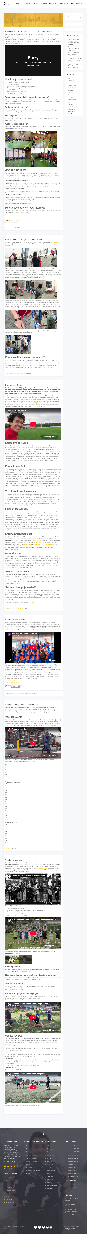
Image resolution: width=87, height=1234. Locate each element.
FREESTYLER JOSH (13, 1226)
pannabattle (14, 364)
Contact (79, 3)
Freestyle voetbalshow (13, 682)
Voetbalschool (72, 109)
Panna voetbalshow (31, 1149)
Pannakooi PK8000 (73, 1170)
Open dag (70, 90)
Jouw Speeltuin (10, 1202)
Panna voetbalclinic (31, 1155)
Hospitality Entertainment (33, 1170)
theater (16, 546)
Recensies (52, 3)
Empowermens (10, 1199)
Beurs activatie (30, 1167)
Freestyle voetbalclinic (13, 681)
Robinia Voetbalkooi (73, 1191)
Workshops (11, 228)
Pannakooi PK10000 (73, 1173)
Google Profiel (29, 1070)
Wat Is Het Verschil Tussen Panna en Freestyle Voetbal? (73, 65)
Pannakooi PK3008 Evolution (75, 1149)
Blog (72, 3)
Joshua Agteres (18, 38)
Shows (9, 693)
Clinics (6, 228)
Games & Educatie (31, 1161)
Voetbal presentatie (31, 1158)
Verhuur (35, 3)
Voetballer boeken (11, 1184)
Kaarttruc (8, 1196)
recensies (30, 203)
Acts (6, 693)
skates (42, 403)
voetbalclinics (53, 499)
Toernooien (71, 104)
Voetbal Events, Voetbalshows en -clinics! (23, 704)
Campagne (71, 80)
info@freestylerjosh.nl (14, 220)
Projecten (70, 97)
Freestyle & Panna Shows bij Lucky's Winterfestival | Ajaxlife (74, 60)
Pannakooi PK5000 (73, 1167)
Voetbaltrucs (63, 3)
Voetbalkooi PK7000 (73, 1188)
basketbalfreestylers (50, 544)
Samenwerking (72, 99)
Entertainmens (40, 542)
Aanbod (18, 3)
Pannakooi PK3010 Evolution (75, 1152)
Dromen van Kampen (14, 385)
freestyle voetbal (42, 868)
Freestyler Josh (37, 540)
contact (19, 212)
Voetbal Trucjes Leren (14, 373)
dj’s (21, 546)
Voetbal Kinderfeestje (14, 860)
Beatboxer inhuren (11, 1190)
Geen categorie (72, 87)
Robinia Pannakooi (73, 1176)
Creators (27, 3)
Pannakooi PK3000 (73, 1158)
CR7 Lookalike (10, 1187)
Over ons (15, 608)
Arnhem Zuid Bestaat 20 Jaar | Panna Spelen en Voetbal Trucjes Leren (74, 54)
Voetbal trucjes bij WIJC (15, 620)
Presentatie (20, 608)
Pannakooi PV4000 (73, 1164)
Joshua (7, 396)
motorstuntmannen (38, 544)
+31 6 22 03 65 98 (70, 1204)
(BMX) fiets (36, 403)
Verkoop (44, 3)
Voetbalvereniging (27, 693)
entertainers (27, 544)
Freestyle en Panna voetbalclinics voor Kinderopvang (28, 31)
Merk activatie (30, 1164)
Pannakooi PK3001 (73, 1161)
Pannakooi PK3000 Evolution (75, 1146)
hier (32, 602)
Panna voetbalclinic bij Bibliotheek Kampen (24, 239)
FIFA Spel (8, 1181)
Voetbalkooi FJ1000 (73, 1185)
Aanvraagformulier (68, 1229)
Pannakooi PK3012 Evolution (75, 1155)
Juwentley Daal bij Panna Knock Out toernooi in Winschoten (74, 48)
